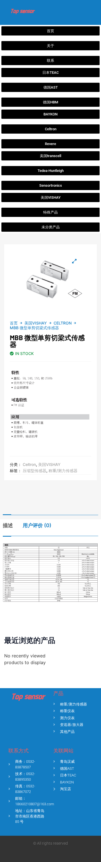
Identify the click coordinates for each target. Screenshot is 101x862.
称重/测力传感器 (63, 470)
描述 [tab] (8, 525)
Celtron (63, 323)
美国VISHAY (35, 323)
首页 (14, 323)
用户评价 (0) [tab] (37, 525)
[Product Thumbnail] (74, 261)
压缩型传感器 (34, 470)
